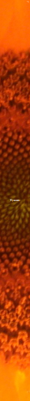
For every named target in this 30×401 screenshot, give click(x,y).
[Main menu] (27, 1)
